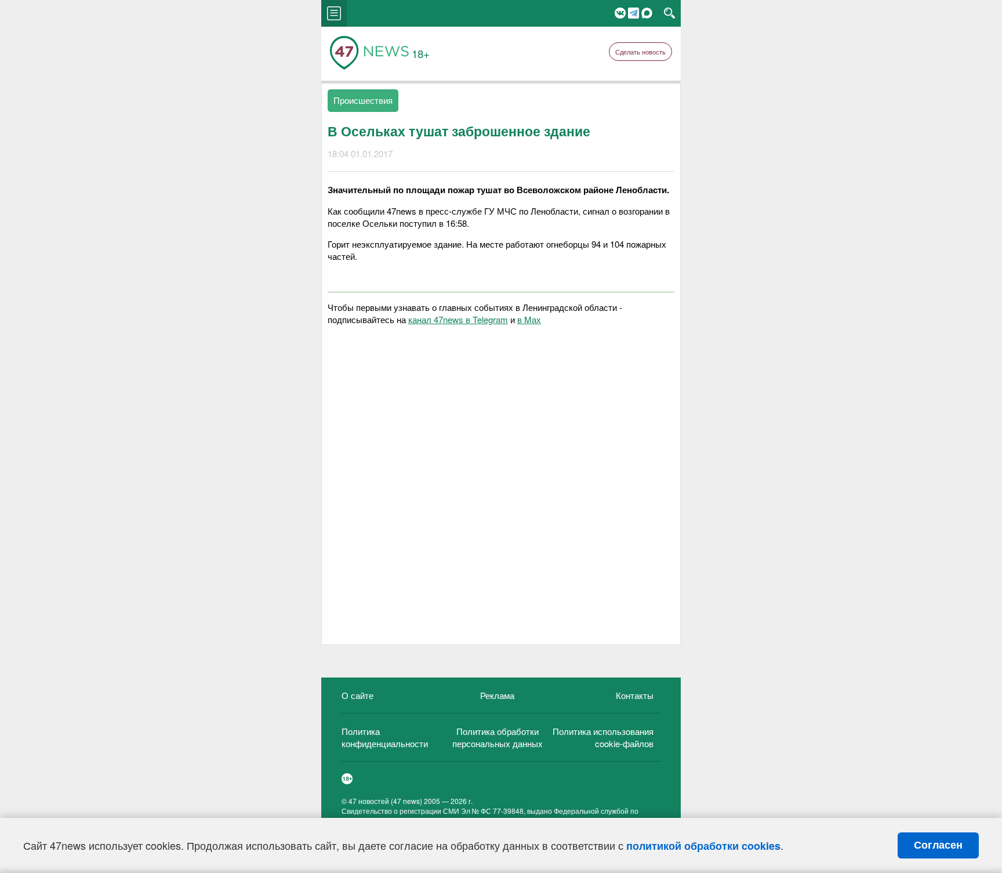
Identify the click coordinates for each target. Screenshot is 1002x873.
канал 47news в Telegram (458, 319)
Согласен (938, 845)
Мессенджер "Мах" (646, 13)
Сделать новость (640, 51)
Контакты (635, 695)
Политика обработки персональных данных (497, 737)
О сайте (357, 695)
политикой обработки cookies (703, 845)
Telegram (633, 13)
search (669, 13)
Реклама (497, 695)
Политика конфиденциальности (385, 737)
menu (334, 13)
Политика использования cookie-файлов (603, 737)
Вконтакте (620, 13)
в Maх (529, 319)
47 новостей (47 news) (385, 801)
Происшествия (363, 100)
